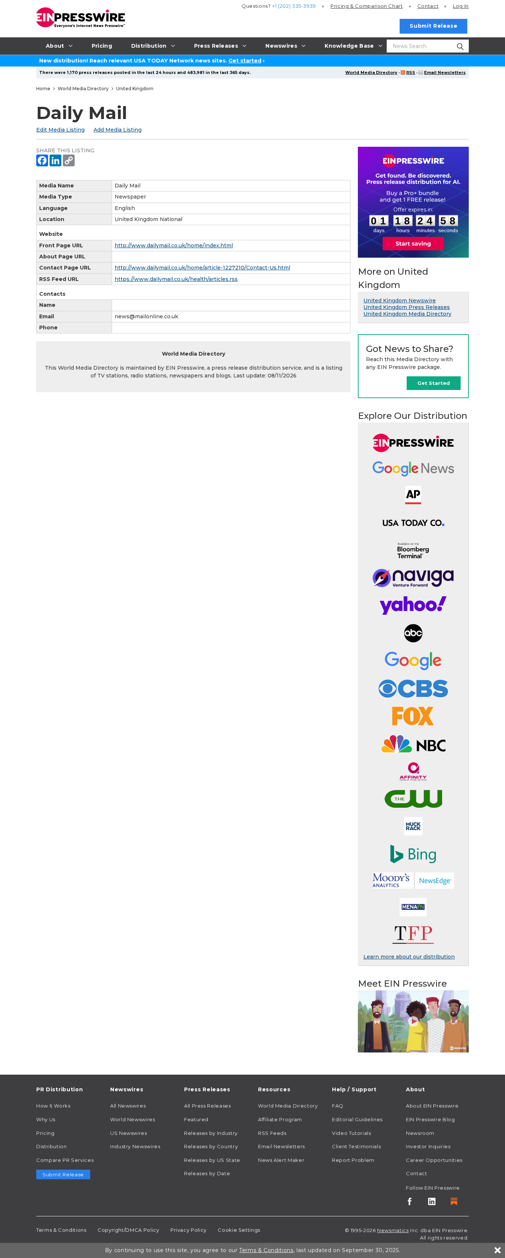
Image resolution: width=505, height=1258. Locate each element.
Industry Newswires (135, 1146)
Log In (461, 6)
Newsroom (420, 1133)
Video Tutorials (351, 1133)
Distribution (51, 1146)
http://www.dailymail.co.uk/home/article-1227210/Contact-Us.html (202, 267)
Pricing (367, 6)
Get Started (433, 383)
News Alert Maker (281, 1160)
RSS (410, 72)
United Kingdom (134, 88)
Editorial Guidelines (357, 1119)
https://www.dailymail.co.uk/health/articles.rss (176, 279)
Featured (196, 1119)
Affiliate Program (280, 1119)
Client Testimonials (356, 1146)
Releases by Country (211, 1146)
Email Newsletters (445, 72)
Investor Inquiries (428, 1146)
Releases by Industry (211, 1133)
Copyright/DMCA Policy (128, 1230)
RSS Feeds (272, 1133)
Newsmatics (393, 1230)
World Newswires (132, 1119)
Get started (244, 60)
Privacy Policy (188, 1230)
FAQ (337, 1106)
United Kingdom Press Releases (406, 307)
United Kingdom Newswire (399, 300)
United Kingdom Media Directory (407, 314)
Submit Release (433, 26)
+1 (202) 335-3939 (294, 6)
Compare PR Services (65, 1160)
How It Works (53, 1106)
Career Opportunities (434, 1160)
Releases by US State (212, 1160)
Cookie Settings (239, 1230)
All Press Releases (207, 1106)
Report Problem (353, 1160)
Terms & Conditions (61, 1230)
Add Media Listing (118, 129)
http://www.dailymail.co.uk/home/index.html (174, 245)
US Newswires (128, 1133)
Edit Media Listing (60, 129)
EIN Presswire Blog (430, 1119)
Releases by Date (207, 1173)
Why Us (45, 1119)
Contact (427, 6)
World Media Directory (371, 72)
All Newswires (128, 1106)
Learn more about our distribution (409, 956)
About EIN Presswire (432, 1106)
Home (43, 88)
